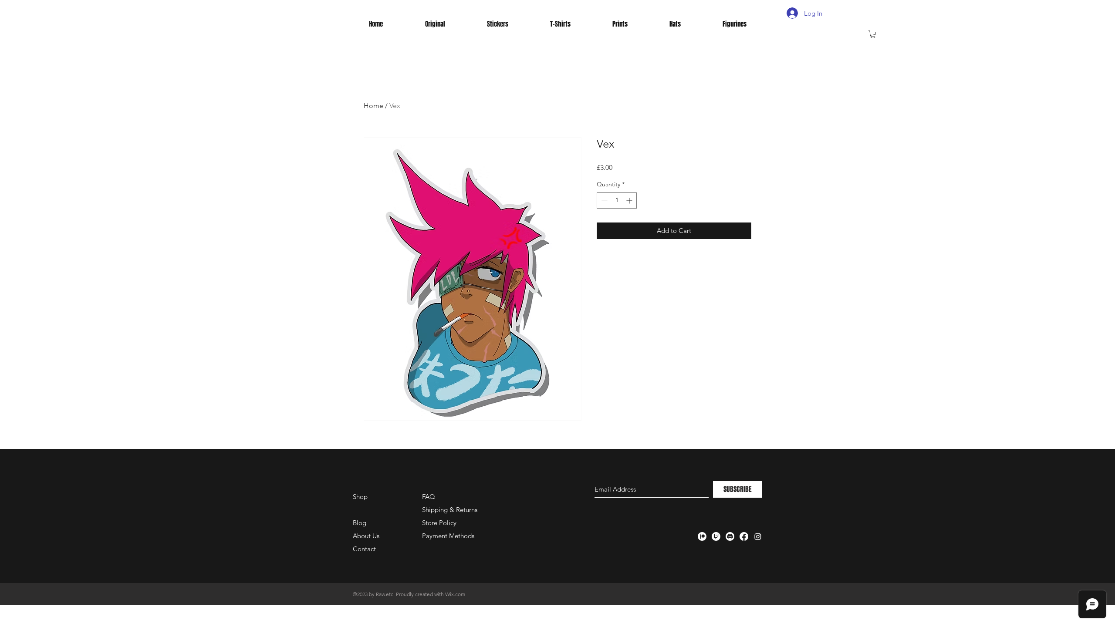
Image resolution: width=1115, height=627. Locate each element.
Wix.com (455, 594)
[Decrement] (603, 200)
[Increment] (630, 200)
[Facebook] (744, 536)
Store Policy (439, 523)
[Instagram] (757, 536)
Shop (360, 496)
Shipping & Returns (449, 510)
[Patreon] (702, 536)
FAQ (428, 496)
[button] (872, 34)
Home (373, 105)
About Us (366, 536)
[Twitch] (716, 536)
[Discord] (730, 536)
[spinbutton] (617, 200)
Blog (359, 523)
